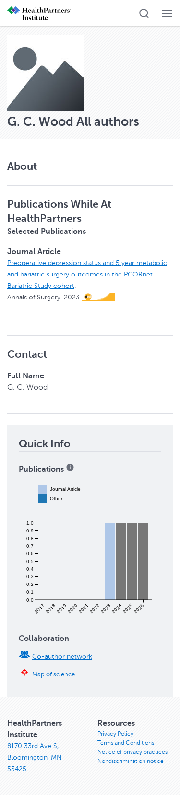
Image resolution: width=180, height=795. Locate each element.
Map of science (53, 674)
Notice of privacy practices (132, 752)
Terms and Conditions (125, 743)
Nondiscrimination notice (130, 761)
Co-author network (62, 656)
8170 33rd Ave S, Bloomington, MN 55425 (34, 757)
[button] (144, 13)
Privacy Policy (115, 733)
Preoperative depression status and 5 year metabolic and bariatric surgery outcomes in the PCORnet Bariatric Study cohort (87, 274)
